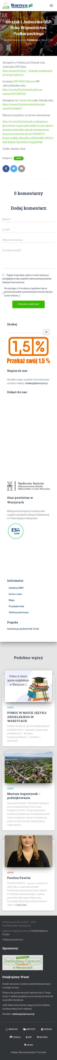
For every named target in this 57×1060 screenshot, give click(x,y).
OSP (30, 1037)
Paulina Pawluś (19, 878)
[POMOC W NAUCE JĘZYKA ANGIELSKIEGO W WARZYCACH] (28, 686)
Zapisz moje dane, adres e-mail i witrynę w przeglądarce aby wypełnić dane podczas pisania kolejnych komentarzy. (26, 279)
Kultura (43, 1037)
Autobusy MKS (16, 588)
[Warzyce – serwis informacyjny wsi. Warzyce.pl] (18, 6)
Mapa (11, 600)
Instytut (31, 1029)
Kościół (48, 1029)
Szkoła (17, 1037)
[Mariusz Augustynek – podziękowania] (28, 767)
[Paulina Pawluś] (28, 851)
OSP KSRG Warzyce (24, 81)
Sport (30, 1045)
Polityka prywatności (12, 939)
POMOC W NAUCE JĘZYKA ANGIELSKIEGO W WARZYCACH (27, 717)
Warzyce (13, 1029)
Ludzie (18, 158)
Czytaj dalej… (21, 905)
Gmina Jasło (15, 594)
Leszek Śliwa (26, 100)
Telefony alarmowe (18, 612)
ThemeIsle (41, 1052)
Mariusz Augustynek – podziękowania (23, 796)
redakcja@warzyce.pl (36, 383)
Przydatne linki (16, 606)
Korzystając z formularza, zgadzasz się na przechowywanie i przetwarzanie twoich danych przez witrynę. (28, 292)
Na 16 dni (34, 629)
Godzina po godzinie (18, 629)
